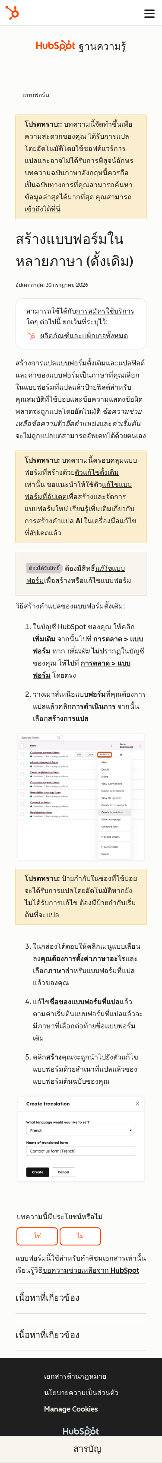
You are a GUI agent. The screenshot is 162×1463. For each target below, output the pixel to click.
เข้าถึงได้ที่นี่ (42, 209)
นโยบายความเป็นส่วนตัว (81, 1393)
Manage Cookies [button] (71, 1409)
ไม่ (80, 1236)
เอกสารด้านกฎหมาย (75, 1376)
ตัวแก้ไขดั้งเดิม (97, 472)
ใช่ (37, 1236)
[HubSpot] (12, 12)
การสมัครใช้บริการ (105, 311)
